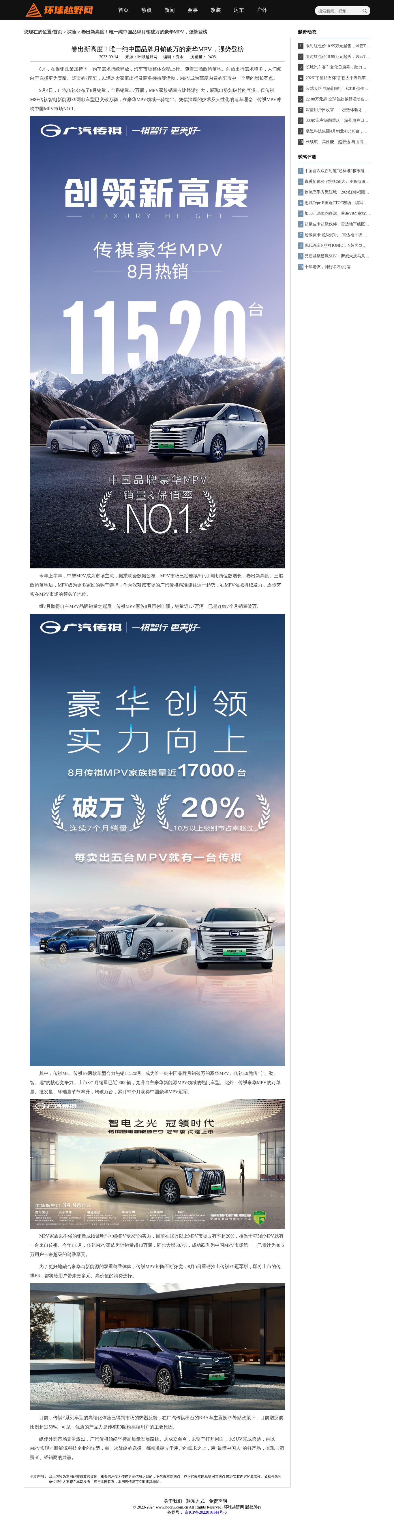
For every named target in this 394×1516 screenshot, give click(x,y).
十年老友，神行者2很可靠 (328, 267)
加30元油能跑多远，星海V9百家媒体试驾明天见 (347, 213)
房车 (239, 10)
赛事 (192, 10)
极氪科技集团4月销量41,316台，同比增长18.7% (347, 131)
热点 (146, 10)
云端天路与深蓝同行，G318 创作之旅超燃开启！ (349, 88)
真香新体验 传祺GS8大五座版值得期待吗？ (343, 181)
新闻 (169, 10)
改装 (216, 10)
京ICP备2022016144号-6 (206, 1512)
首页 (123, 10)
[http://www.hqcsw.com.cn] (59, 16)
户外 (262, 10)
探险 (71, 31)
